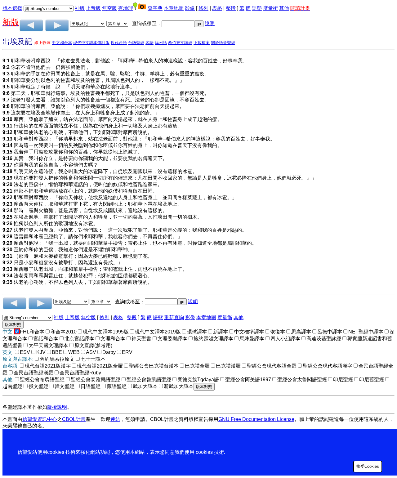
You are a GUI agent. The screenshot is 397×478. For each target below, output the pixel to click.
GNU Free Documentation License (256, 419)
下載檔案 (202, 42)
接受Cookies (367, 466)
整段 (231, 8)
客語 (149, 42)
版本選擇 (12, 8)
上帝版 (93, 8)
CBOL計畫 (74, 419)
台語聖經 (136, 42)
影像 (190, 8)
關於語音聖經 (223, 42)
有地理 (125, 8)
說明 (210, 23)
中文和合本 (62, 42)
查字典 (155, 8)
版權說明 (57, 407)
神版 (80, 8)
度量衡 (270, 8)
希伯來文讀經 (180, 42)
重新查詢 (174, 317)
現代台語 (119, 42)
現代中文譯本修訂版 (91, 42)
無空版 (109, 8)
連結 (115, 419)
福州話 (161, 42)
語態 (257, 8)
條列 (203, 8)
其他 (284, 8)
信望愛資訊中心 (39, 419)
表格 (217, 8)
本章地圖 (174, 8)
